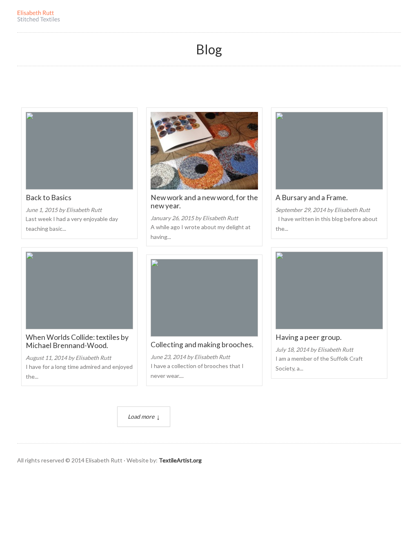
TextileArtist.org (180, 460)
